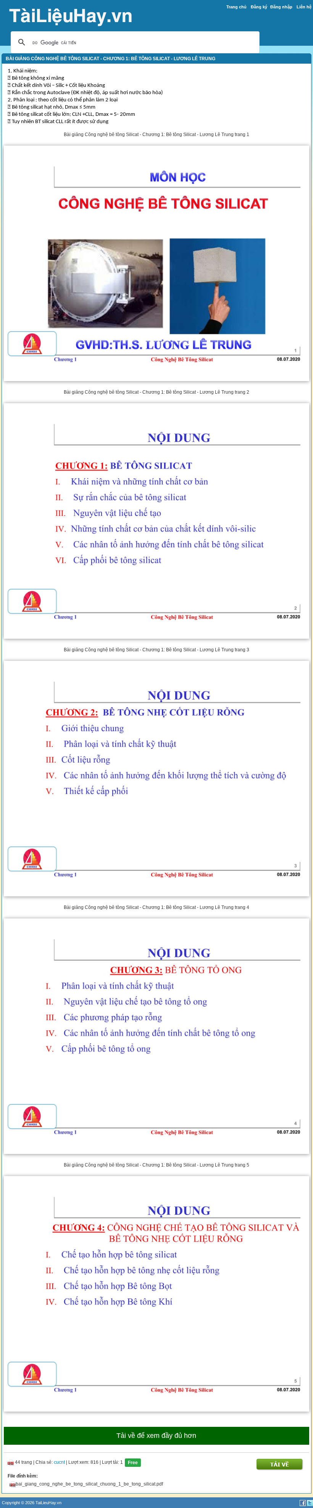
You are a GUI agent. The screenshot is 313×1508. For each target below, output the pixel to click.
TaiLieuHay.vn (48, 1502)
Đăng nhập (281, 7)
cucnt (59, 1462)
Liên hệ (304, 7)
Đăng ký (259, 7)
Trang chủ (236, 7)
